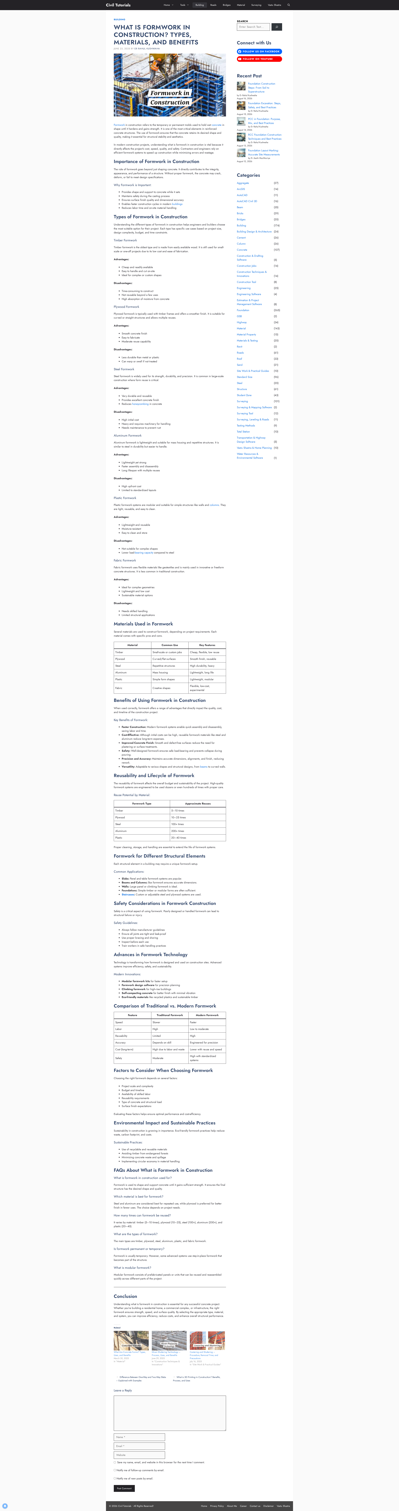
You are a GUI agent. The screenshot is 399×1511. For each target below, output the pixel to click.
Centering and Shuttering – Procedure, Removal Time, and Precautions (204, 1355)
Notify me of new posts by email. (135, 1478)
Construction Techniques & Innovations (252, 274)
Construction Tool (246, 282)
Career (243, 1506)
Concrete (242, 250)
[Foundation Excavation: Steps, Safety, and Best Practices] (241, 106)
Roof (239, 359)
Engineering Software (249, 294)
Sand (240, 365)
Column (241, 244)
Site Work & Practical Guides (253, 371)
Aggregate (243, 183)
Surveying (256, 5)
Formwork (119, 125)
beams (203, 767)
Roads (213, 5)
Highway (242, 322)
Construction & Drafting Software (250, 258)
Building (200, 5)
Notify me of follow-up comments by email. (140, 1470)
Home (167, 5)
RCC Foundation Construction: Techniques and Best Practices (265, 137)
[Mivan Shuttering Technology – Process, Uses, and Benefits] (169, 1340)
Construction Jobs (246, 266)
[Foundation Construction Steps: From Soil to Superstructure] (241, 87)
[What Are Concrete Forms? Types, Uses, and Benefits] (131, 1340)
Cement (241, 237)
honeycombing (140, 404)
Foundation (243, 310)
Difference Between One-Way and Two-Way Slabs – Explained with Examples (141, 1379)
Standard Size (244, 377)
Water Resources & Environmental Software (250, 456)
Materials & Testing (247, 340)
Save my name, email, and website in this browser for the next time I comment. (161, 1462)
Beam (240, 207)
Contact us (255, 1506)
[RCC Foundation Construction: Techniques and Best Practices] (241, 138)
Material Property (246, 334)
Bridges (227, 5)
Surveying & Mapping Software (254, 407)
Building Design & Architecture (254, 231)
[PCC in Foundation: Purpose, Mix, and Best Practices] (241, 122)
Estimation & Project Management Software (249, 302)
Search (242, 21)
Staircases (128, 894)
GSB (239, 316)
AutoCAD (242, 195)
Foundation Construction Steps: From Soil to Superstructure (261, 87)
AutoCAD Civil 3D (247, 201)
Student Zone (244, 395)
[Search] (277, 27)
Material (241, 5)
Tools (182, 5)
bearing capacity (144, 552)
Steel (239, 383)
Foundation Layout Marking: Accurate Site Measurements (264, 152)
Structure (242, 389)
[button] (288, 5)
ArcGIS (241, 189)
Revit (239, 346)
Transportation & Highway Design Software (251, 440)
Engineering (244, 288)
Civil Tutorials (118, 5)
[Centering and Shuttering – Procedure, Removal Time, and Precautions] (207, 1340)
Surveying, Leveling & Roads (253, 419)
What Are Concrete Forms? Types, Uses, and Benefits (130, 1353)
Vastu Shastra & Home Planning (254, 448)
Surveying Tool (245, 413)
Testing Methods (246, 425)
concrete (216, 125)
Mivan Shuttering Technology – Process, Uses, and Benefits (166, 1353)
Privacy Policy (217, 1506)
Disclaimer (268, 1506)
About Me (232, 1506)
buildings (177, 204)
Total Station (243, 431)
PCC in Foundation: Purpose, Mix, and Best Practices (264, 121)
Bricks (240, 213)
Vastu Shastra (274, 5)
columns (214, 505)
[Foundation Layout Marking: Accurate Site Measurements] (241, 153)
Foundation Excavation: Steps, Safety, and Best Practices (264, 105)
